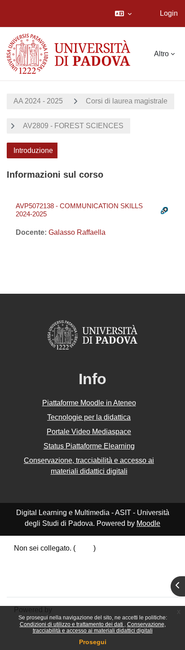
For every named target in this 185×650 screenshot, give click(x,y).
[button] (123, 13)
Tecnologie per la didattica (89, 417)
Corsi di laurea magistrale (126, 101)
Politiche (28, 571)
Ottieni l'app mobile (44, 583)
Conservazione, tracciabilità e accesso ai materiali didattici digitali (99, 627)
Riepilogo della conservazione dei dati (75, 560)
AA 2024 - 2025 (38, 101)
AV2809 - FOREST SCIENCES (73, 126)
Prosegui (92, 642)
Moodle (148, 523)
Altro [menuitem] (161, 54)
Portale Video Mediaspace (89, 431)
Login (169, 13)
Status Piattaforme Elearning (89, 446)
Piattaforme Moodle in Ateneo (89, 403)
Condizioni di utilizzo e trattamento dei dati (72, 624)
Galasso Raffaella (77, 232)
